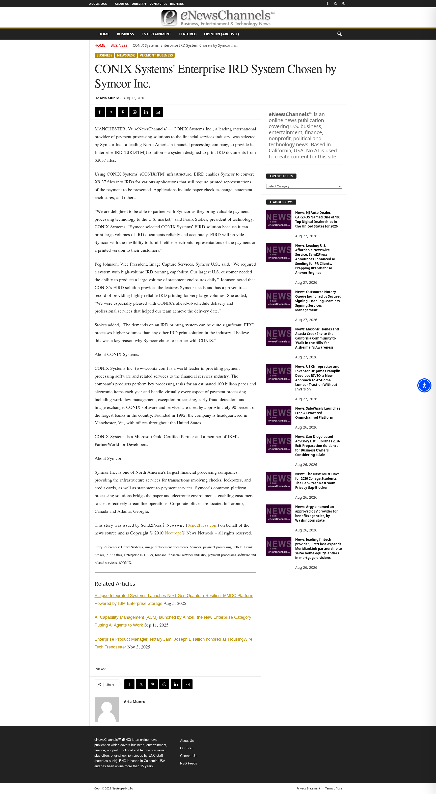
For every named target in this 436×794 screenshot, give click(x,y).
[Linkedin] (146, 112)
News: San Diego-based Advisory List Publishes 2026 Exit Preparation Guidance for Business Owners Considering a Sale (317, 445)
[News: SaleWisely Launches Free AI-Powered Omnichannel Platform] (278, 415)
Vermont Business (156, 55)
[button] (339, 34)
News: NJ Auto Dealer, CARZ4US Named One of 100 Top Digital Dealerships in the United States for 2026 (317, 219)
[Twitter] (343, 3)
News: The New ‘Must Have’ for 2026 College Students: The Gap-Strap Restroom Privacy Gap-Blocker (317, 481)
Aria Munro (109, 98)
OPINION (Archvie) (221, 34)
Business (125, 34)
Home (103, 34)
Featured (188, 34)
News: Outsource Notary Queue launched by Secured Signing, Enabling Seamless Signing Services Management (318, 301)
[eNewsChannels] (218, 17)
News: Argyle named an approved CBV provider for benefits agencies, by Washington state (316, 513)
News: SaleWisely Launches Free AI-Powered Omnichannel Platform (317, 413)
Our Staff (139, 4)
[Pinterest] (123, 112)
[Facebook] (327, 3)
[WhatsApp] (134, 112)
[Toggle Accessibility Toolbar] (424, 385)
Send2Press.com (202, 525)
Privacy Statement (308, 788)
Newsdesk (126, 55)
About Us (122, 4)
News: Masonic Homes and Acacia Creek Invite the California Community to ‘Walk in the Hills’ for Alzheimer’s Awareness (317, 338)
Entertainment (156, 34)
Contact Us (158, 4)
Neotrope (173, 533)
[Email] (158, 112)
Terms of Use (333, 788)
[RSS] (335, 3)
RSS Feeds (177, 4)
